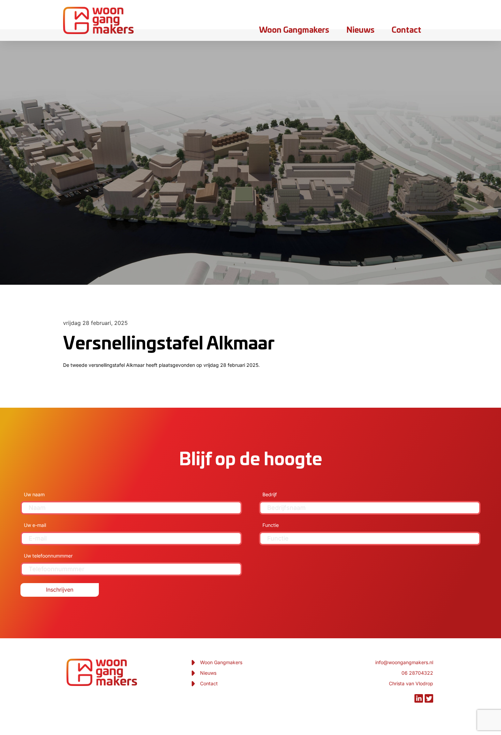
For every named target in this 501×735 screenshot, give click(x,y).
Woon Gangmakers (294, 30)
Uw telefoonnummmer (48, 556)
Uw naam (34, 494)
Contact (406, 30)
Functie (270, 525)
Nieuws (360, 30)
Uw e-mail (35, 525)
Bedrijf (269, 494)
